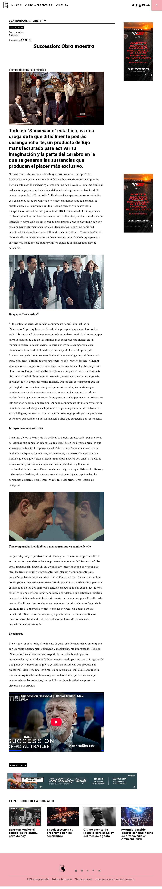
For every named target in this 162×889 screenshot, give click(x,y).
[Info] (76, 871)
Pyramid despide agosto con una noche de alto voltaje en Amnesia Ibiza (137, 834)
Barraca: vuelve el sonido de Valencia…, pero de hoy (24, 833)
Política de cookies (62, 879)
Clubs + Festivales (38, 5)
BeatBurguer (19, 20)
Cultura (62, 5)
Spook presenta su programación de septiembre (60, 833)
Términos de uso (83, 879)
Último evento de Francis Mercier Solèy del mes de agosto (98, 833)
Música (16, 5)
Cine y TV (39, 20)
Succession (19, 765)
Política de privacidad (38, 879)
